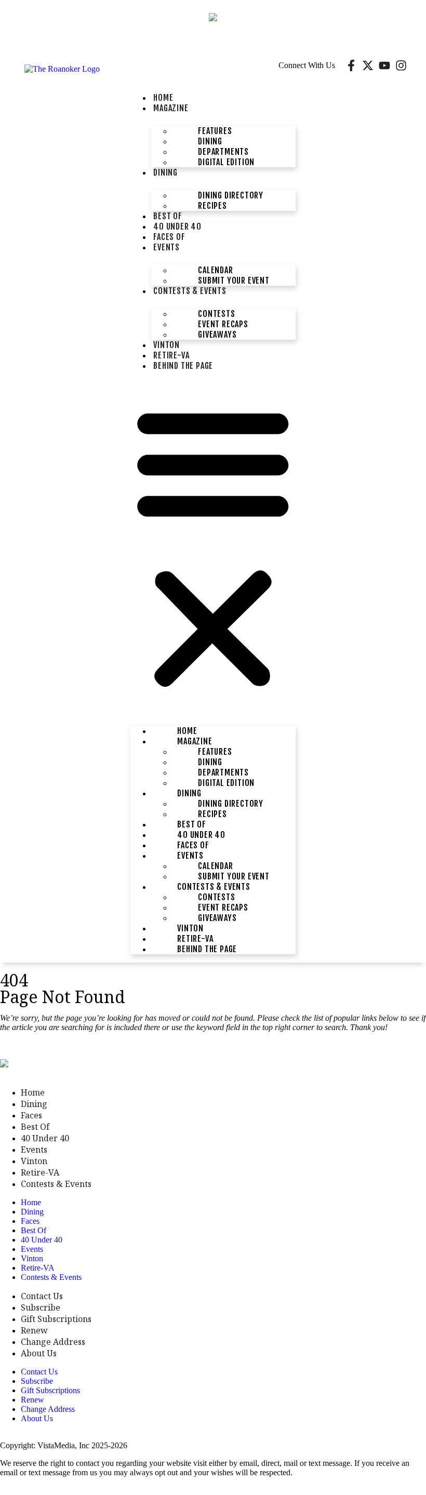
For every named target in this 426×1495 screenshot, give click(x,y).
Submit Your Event (234, 280)
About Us (39, 1353)
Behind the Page (183, 366)
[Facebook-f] (351, 65)
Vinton (34, 1161)
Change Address (53, 1341)
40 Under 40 (45, 1138)
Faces (31, 1115)
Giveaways (217, 334)
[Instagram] (401, 65)
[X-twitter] (368, 65)
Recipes (212, 206)
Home (33, 1092)
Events (166, 247)
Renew (34, 1330)
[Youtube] (384, 65)
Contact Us (42, 1296)
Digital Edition (226, 162)
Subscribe (40, 1307)
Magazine (170, 108)
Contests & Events (190, 291)
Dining (165, 172)
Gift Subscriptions (56, 1319)
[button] (213, 546)
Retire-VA (40, 1172)
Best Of (35, 1126)
